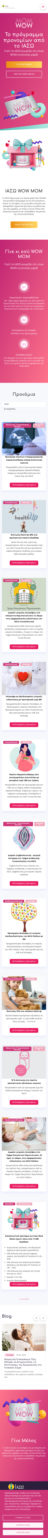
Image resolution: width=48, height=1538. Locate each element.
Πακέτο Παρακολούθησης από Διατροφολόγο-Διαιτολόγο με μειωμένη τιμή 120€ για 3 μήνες (24, 777)
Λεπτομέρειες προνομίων (24, 485)
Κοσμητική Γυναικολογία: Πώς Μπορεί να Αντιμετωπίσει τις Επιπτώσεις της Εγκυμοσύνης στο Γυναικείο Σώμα (23, 1363)
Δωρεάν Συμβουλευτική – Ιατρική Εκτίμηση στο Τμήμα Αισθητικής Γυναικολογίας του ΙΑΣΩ (24, 858)
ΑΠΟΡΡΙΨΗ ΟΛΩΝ (23, 1525)
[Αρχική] (8, 6)
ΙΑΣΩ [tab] (6, 404)
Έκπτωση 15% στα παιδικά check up (24, 1011)
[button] (43, 6)
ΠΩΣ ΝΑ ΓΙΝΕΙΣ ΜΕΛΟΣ (24, 74)
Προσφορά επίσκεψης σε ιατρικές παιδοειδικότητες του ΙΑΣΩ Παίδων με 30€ (24, 936)
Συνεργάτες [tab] (9, 409)
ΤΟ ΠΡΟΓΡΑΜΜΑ (24, 64)
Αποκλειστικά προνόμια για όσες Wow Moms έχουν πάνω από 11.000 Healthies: (24, 1239)
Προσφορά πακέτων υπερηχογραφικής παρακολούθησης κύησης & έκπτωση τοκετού (24, 460)
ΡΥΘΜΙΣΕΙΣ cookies (23, 1518)
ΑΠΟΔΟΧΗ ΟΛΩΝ (23, 1532)
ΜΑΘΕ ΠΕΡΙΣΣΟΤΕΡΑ (24, 225)
